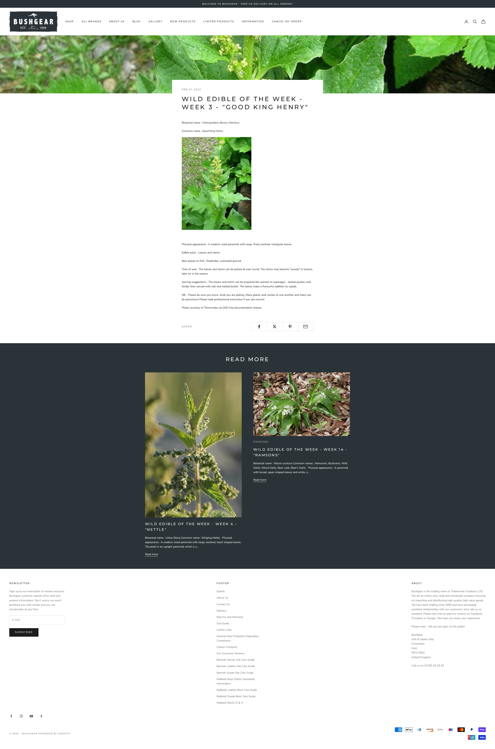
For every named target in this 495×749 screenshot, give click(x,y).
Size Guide (223, 623)
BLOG (136, 21)
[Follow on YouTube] (31, 716)
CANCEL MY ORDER (287, 21)
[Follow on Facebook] (11, 716)
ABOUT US (117, 21)
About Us (222, 598)
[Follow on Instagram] (21, 716)
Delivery (221, 611)
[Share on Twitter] (274, 326)
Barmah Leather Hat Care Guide (236, 666)
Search (221, 591)
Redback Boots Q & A (230, 703)
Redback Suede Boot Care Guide (236, 696)
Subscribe (24, 632)
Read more (151, 554)
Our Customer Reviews (231, 653)
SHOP (69, 21)
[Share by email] (305, 326)
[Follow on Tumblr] (41, 716)
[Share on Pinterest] (290, 326)
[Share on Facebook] (259, 326)
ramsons (260, 441)
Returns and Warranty (230, 617)
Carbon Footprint (227, 647)
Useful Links (224, 630)
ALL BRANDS (92, 21)
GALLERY (155, 21)
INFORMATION (253, 21)
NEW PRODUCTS (182, 21)
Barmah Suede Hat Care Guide (235, 673)
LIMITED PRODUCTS (218, 21)
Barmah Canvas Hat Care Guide (235, 660)
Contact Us (223, 604)
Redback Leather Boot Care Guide (237, 690)
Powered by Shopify (54, 733)
